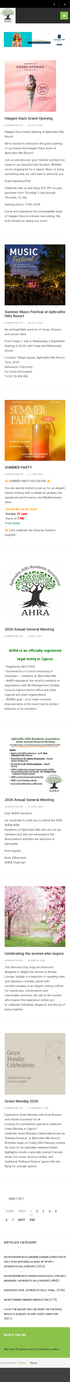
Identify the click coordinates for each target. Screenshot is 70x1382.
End (32, 1219)
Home (22, 1363)
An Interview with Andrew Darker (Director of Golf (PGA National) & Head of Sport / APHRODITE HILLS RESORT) (35, 1262)
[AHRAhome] (8, 16)
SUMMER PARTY (18, 467)
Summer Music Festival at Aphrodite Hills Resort (35, 314)
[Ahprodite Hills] (35, 39)
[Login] (54, 4)
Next (21, 1219)
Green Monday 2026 (21, 1101)
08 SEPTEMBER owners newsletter (26, 1299)
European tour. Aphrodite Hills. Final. (30, 1290)
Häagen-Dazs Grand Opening (28, 118)
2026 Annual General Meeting (29, 629)
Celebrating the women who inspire (34, 953)
